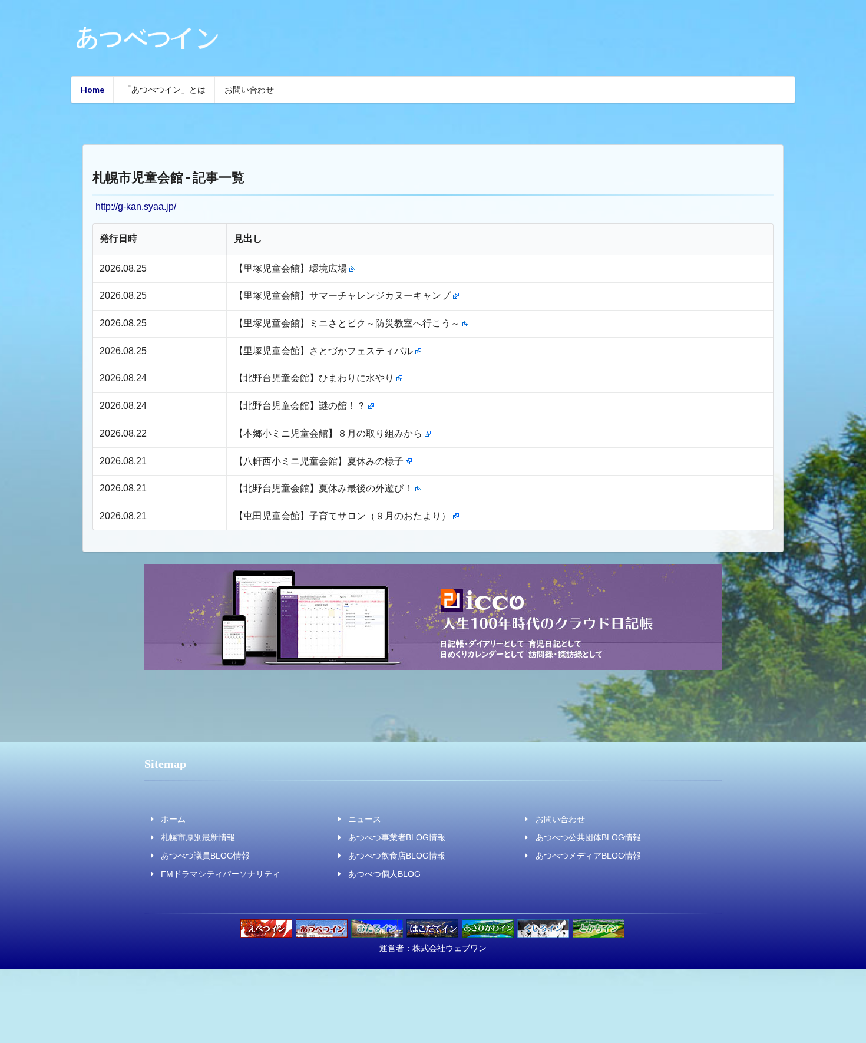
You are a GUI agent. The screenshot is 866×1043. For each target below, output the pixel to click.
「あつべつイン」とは (164, 89)
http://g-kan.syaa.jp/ (135, 207)
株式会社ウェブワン (449, 948)
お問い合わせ (249, 89)
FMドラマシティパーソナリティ (220, 874)
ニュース (364, 819)
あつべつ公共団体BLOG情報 (588, 837)
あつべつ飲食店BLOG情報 (396, 855)
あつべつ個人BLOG (384, 874)
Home (92, 89)
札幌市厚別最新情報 (198, 837)
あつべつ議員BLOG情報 (205, 855)
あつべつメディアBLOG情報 (588, 855)
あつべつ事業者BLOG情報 (396, 837)
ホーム (173, 819)
